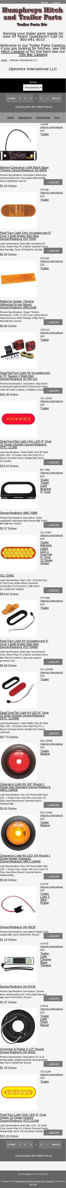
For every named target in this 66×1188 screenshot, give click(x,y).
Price (57, 117)
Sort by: (33, 82)
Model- (10, 117)
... (47, 98)
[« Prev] (11, 98)
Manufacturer (25, 117)
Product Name (43, 117)
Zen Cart (33, 1184)
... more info (53, 182)
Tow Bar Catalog (33, 54)
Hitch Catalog (13, 51)
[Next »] (56, 98)
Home (44, 2)
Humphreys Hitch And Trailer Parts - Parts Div (35, 1181)
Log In (56, 2)
